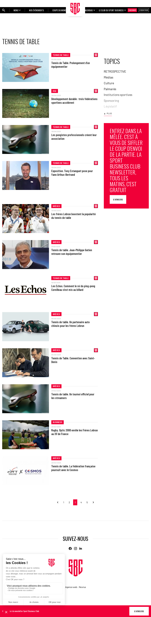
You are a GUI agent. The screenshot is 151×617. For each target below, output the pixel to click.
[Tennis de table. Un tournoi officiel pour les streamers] (25, 398)
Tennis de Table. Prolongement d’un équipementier (70, 64)
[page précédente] (59, 502)
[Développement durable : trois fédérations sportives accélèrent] (25, 103)
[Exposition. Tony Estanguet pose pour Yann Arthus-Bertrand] (25, 175)
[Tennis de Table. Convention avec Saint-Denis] (25, 362)
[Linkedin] (80, 548)
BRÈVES (56, 206)
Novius (82, 587)
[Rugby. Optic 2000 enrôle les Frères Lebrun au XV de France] (25, 434)
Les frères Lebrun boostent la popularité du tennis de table (73, 215)
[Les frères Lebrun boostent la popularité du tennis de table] (25, 218)
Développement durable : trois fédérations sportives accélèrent (74, 100)
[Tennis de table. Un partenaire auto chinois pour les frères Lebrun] (25, 326)
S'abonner (132, 10)
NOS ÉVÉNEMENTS (36, 10)
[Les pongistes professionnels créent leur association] (25, 139)
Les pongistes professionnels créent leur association (74, 136)
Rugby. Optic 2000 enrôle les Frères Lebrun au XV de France (74, 432)
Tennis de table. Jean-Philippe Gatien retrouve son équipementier (71, 251)
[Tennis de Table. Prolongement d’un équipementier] (25, 67)
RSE (54, 91)
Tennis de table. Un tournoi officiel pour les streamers (72, 396)
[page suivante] (92, 502)
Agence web (71, 587)
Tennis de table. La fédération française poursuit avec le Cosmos (73, 468)
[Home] (75, 567)
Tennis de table (61, 55)
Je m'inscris (118, 199)
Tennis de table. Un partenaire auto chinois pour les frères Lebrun (70, 323)
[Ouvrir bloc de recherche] (3, 10)
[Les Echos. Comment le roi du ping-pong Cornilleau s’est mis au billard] (25, 290)
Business (57, 422)
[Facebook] (70, 548)
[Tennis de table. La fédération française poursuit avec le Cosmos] (25, 470)
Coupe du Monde (59, 10)
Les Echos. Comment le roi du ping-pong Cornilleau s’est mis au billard (73, 287)
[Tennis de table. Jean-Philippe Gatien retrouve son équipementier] (25, 254)
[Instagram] (75, 548)
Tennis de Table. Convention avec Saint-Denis (73, 360)
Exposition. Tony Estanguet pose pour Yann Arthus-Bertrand (72, 172)
